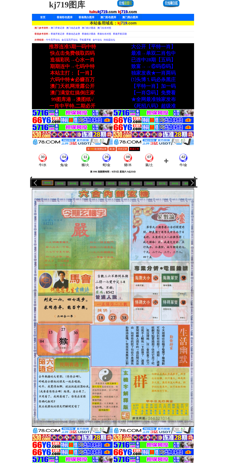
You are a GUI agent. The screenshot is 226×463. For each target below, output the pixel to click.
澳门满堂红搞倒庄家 (72, 92)
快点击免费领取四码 (72, 53)
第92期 (98, 183)
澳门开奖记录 (58, 28)
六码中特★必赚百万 (72, 79)
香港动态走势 (73, 33)
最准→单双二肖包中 (153, 53)
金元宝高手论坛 (70, 39)
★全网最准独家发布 (153, 99)
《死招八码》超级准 (153, 105)
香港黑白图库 (86, 17)
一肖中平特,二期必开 (72, 105)
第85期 (187, 183)
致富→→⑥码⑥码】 (153, 66)
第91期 (111, 183)
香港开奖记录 (58, 33)
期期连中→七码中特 (72, 66)
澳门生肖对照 (104, 28)
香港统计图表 (89, 33)
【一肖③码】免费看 (153, 92)
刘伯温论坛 (109, 39)
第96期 (47, 183)
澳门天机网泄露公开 (72, 86)
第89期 (137, 183)
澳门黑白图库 (130, 17)
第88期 (149, 183)
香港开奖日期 (120, 33)
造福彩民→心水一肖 (72, 59)
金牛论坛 (97, 39)
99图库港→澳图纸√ (72, 99)
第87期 (162, 183)
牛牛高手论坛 (53, 39)
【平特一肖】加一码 (153, 86)
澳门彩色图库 (108, 17)
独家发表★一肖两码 (153, 73)
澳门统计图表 (89, 28)
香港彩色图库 (65, 17)
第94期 (73, 183)
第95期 (60, 183)
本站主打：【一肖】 (72, 73)
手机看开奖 (85, 39)
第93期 (86, 183)
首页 (42, 17)
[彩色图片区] (125, 7)
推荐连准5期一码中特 (72, 46)
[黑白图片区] (171, 7)
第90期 (124, 183)
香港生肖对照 (104, 33)
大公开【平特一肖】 (153, 46)
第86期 (175, 183)
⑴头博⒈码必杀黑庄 (153, 79)
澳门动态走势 (73, 28)
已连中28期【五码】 (153, 59)
